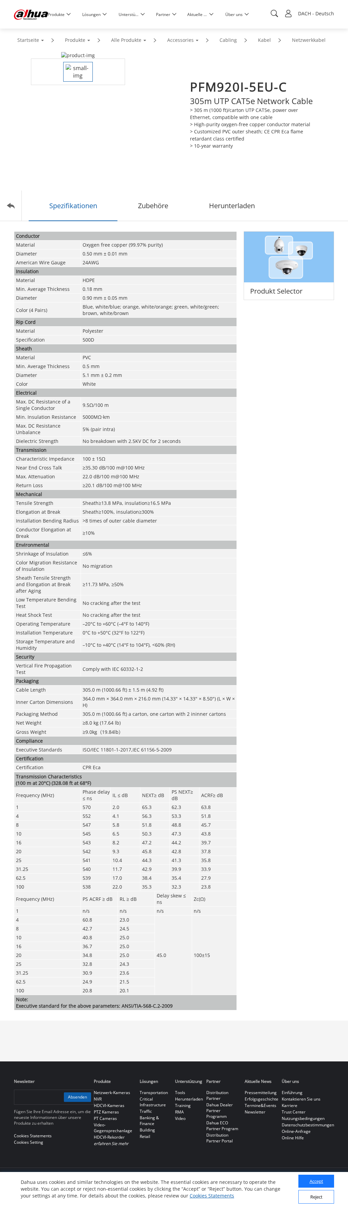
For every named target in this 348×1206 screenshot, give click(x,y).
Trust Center (294, 1112)
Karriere (289, 1105)
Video (180, 1118)
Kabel (264, 40)
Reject (316, 1197)
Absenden (77, 1097)
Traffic (146, 1111)
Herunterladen (189, 1099)
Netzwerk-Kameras (112, 1092)
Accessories (180, 40)
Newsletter (255, 1112)
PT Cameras (105, 1118)
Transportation (154, 1092)
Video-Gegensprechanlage (113, 1128)
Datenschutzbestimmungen (308, 1125)
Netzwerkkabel (309, 40)
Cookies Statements (212, 1195)
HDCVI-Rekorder (109, 1137)
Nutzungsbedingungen (303, 1118)
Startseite (28, 40)
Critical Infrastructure (153, 1102)
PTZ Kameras (106, 1112)
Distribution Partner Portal (219, 1138)
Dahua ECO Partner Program (222, 1125)
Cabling (228, 40)
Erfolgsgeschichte (261, 1099)
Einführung (292, 1092)
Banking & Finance (149, 1120)
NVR (98, 1099)
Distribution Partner (217, 1095)
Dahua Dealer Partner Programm (219, 1110)
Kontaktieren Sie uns (301, 1099)
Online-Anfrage (296, 1131)
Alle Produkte (126, 40)
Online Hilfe (293, 1138)
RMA (179, 1112)
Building (147, 1130)
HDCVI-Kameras (109, 1105)
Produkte (75, 40)
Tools (180, 1092)
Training (183, 1105)
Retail (145, 1136)
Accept (316, 1181)
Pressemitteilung (261, 1092)
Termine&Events (260, 1105)
